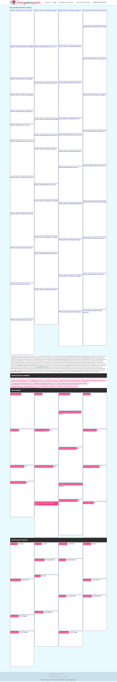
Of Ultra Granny (51, 380)
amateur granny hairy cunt (63, 359)
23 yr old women (86, 357)
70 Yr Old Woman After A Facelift (49, 386)
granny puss (34, 364)
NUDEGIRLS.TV (61, 674)
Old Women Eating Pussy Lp (43, 383)
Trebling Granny (36, 380)
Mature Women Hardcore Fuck (23, 386)
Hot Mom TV (52, 674)
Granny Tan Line (70, 386)
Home (47, 2)
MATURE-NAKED (99, 2)
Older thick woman (22, 365)
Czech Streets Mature (19, 380)
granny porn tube (54, 675)
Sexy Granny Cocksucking (69, 380)
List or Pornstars (83, 2)
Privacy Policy (64, 677)
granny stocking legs (57, 371)
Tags (55, 2)
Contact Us (52, 677)
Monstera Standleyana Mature (93, 380)
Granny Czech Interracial (20, 383)
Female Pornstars (66, 2)
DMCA (57, 677)
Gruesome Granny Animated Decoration (72, 383)
